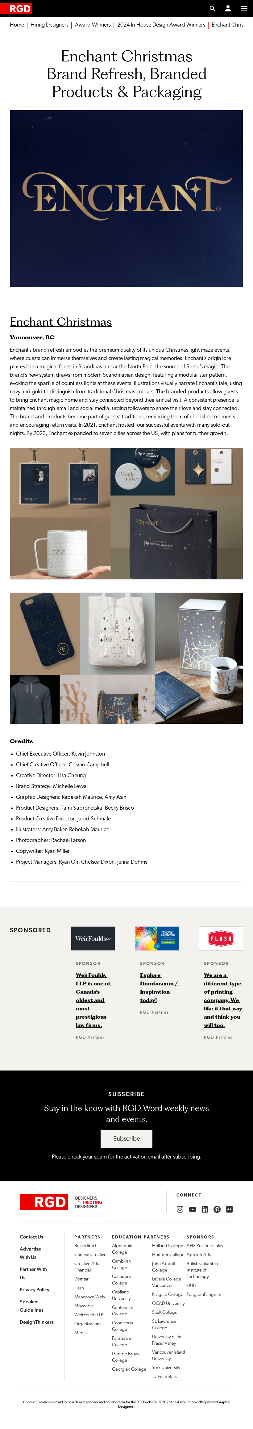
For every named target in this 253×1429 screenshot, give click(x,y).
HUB (191, 1286)
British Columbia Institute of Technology (202, 1270)
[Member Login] (228, 9)
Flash (79, 1288)
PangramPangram (204, 1295)
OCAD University (168, 1303)
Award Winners (93, 25)
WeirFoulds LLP (88, 1315)
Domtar (81, 1279)
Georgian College (129, 1369)
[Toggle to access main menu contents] (244, 8)
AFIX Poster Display (205, 1246)
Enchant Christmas (61, 321)
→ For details (164, 1377)
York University (166, 1368)
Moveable (84, 1306)
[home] (16, 8)
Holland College (167, 1246)
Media (80, 1333)
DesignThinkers (37, 1322)
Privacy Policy (34, 1290)
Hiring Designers (49, 25)
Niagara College (167, 1295)
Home (17, 25)
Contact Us (31, 1237)
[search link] (213, 8)
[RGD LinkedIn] (205, 1209)
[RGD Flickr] (229, 1209)
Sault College (164, 1312)
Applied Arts (199, 1255)
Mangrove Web (89, 1297)
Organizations (87, 1324)
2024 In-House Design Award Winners (161, 25)
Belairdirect (85, 1246)
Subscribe (126, 1139)
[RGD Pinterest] (217, 1209)
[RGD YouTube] (192, 1209)
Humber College (168, 1255)
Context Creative (90, 1255)
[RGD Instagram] (180, 1209)
